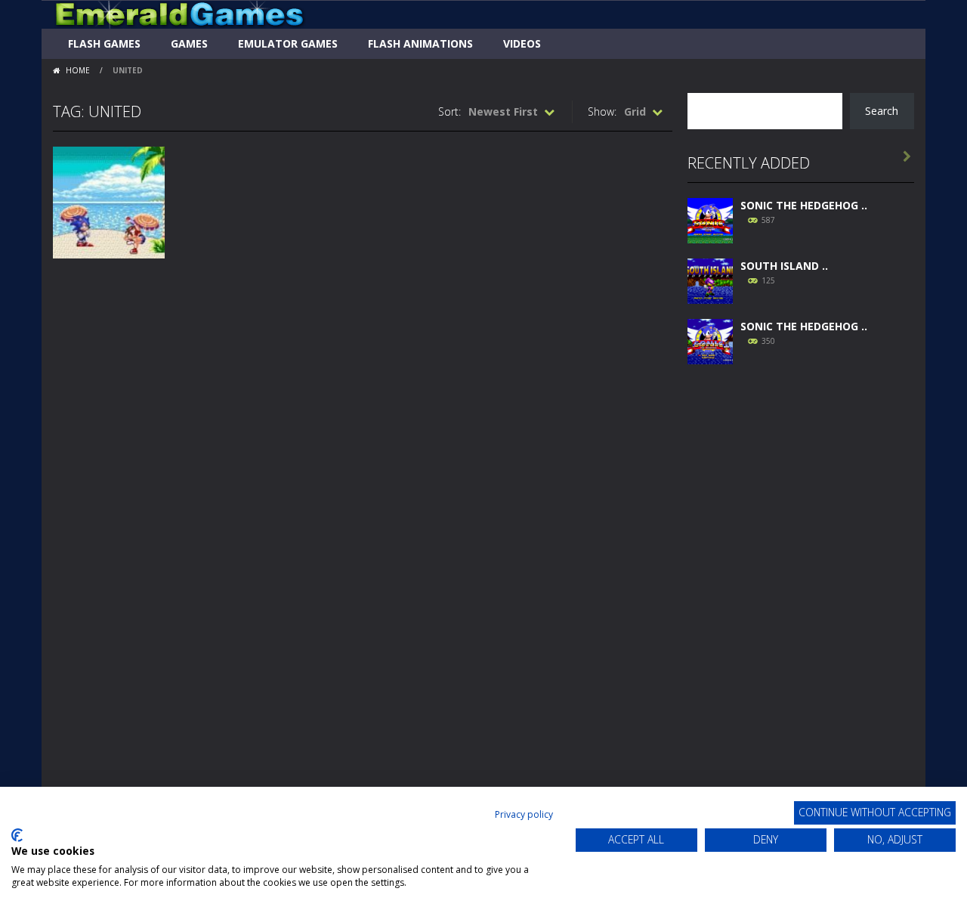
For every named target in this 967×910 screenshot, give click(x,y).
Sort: (449, 111)
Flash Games (104, 43)
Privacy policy (524, 814)
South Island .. (784, 265)
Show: (602, 111)
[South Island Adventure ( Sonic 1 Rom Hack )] (710, 279)
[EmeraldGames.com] (179, 13)
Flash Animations (420, 43)
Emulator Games (288, 43)
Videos (522, 43)
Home (77, 70)
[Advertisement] (800, 606)
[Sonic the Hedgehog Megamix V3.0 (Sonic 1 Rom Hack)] (710, 219)
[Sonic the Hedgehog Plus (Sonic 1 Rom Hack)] (710, 340)
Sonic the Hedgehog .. (803, 205)
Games (189, 43)
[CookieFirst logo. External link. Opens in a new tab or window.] (17, 835)
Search (881, 111)
